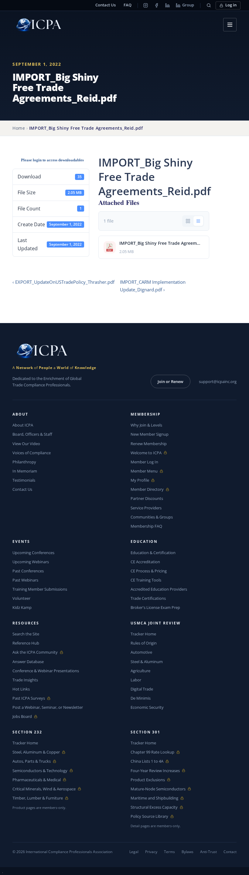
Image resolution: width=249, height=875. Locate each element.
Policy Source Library (149, 816)
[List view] (198, 221)
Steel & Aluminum (147, 661)
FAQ (127, 5)
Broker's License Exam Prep (155, 607)
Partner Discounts (147, 498)
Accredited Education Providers (159, 589)
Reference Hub (25, 643)
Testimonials (23, 480)
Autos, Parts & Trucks (31, 761)
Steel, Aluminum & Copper (36, 752)
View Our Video (26, 443)
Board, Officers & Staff (32, 434)
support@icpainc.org (218, 381)
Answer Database (28, 661)
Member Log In (144, 462)
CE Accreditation (145, 561)
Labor (136, 680)
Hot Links (21, 689)
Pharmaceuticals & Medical (36, 780)
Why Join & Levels (146, 425)
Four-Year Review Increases (155, 771)
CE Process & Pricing (149, 571)
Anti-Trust (208, 851)
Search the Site (25, 634)
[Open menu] (230, 24)
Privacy (151, 851)
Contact (230, 851)
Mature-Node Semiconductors (158, 789)
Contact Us (105, 5)
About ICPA (22, 425)
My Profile (145, 480)
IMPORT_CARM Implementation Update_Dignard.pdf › (153, 286)
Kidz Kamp (22, 607)
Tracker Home (143, 634)
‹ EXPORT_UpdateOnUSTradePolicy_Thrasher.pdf (63, 282)
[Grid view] (188, 221)
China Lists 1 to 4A (147, 761)
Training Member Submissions (39, 589)
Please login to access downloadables (52, 160)
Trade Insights (25, 680)
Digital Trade (142, 689)
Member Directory (147, 489)
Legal (133, 851)
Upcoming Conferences (33, 552)
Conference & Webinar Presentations (45, 670)
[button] (208, 5)
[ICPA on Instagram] (145, 5)
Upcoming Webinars (30, 561)
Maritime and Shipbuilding (154, 798)
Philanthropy (24, 462)
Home (18, 128)
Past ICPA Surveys (28, 698)
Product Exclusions (148, 780)
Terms (169, 851)
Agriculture (140, 670)
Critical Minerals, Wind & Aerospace (44, 789)
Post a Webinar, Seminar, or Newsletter (47, 707)
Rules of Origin (144, 643)
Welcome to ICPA (146, 453)
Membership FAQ (146, 526)
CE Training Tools (146, 580)
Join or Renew (170, 381)
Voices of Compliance (31, 452)
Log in (231, 5)
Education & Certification (153, 552)
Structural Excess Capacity (154, 807)
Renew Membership (149, 443)
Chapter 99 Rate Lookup (152, 752)
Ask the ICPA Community (35, 652)
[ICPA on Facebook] (156, 5)
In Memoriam (24, 471)
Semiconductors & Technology (39, 771)
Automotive (141, 652)
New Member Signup (150, 434)
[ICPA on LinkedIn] (167, 5)
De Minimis (141, 698)
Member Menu (145, 471)
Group (188, 5)
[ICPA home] (36, 25)
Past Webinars (25, 580)
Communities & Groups (152, 517)
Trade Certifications (148, 598)
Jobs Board (26, 716)
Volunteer (21, 598)
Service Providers (146, 508)
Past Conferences (28, 571)
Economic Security (147, 707)
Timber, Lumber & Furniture (37, 798)
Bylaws (187, 851)
